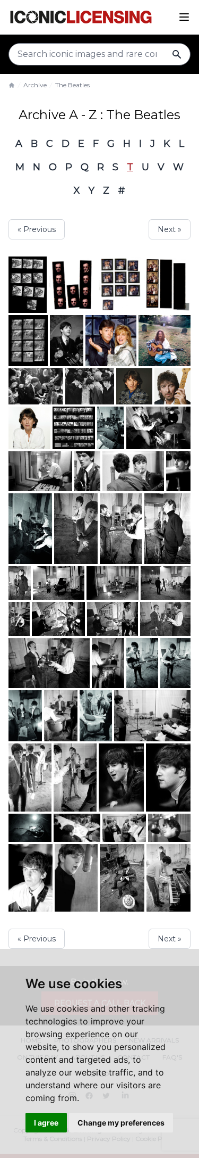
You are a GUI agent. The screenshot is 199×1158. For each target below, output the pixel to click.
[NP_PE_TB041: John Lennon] (168, 777)
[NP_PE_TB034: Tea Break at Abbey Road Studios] (124, 828)
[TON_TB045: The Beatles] (89, 386)
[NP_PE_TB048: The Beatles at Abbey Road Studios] (96, 715)
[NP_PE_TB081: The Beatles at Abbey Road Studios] (158, 428)
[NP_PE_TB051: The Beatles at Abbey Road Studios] (25, 715)
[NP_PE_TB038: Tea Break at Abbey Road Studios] (77, 828)
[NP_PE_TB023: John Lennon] (122, 878)
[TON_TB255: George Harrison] (165, 340)
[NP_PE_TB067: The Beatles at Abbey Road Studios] (58, 583)
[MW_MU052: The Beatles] (67, 340)
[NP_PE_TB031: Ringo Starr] (169, 828)
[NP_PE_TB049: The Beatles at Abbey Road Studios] (60, 715)
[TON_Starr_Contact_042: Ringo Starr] (27, 285)
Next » (169, 229)
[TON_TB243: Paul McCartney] (35, 386)
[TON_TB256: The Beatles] (74, 428)
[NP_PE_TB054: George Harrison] (142, 663)
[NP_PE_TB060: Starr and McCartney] (58, 619)
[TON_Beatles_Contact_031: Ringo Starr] (28, 340)
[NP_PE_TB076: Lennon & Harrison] (132, 471)
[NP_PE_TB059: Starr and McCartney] (112, 619)
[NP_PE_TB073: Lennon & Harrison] (76, 528)
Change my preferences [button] (121, 1122)
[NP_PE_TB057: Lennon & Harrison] (49, 663)
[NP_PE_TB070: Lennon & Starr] (167, 528)
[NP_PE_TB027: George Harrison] (30, 878)
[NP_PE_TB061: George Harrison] (19, 619)
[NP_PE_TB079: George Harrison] (87, 471)
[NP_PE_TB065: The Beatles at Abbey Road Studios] (166, 583)
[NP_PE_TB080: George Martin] (40, 471)
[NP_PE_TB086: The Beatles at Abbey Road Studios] (110, 428)
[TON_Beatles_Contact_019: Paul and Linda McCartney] (120, 285)
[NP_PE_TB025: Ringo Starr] (76, 878)
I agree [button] (46, 1122)
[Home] (11, 85)
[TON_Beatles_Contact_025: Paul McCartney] (167, 285)
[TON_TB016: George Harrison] (172, 386)
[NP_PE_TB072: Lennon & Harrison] (121, 528)
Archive (35, 85)
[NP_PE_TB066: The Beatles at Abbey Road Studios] (112, 583)
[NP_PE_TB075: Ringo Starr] (178, 471)
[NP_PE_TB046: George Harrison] (29, 777)
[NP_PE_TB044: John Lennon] (121, 777)
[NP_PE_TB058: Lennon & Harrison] (165, 619)
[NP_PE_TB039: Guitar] (29, 828)
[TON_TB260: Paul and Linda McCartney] (110, 340)
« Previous (37, 229)
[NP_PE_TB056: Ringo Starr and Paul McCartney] (108, 663)
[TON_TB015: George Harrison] (134, 386)
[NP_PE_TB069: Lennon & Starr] (19, 583)
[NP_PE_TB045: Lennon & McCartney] (75, 777)
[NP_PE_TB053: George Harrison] (175, 663)
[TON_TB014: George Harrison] (29, 428)
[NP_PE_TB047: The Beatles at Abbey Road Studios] (152, 715)
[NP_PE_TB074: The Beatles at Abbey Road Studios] (30, 528)
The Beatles (72, 85)
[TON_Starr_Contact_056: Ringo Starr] (73, 285)
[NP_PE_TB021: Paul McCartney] (168, 878)
